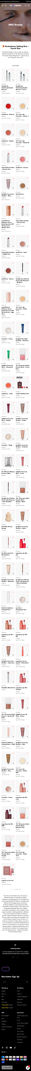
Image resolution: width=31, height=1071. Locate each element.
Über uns (4, 993)
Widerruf (19, 993)
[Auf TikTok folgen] (15, 1048)
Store (3, 996)
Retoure (3, 1029)
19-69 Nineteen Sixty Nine (22, 1016)
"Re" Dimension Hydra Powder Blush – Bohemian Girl (22, 825)
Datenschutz (20, 999)
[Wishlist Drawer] (25, 5)
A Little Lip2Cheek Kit (22, 393)
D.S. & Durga (20, 1031)
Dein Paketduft (5, 1015)
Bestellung (4, 1021)
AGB (18, 991)
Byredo (19, 1028)
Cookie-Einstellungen (22, 996)
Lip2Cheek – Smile (7, 393)
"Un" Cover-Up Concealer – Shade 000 (21, 771)
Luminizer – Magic (7, 445)
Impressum (19, 1002)
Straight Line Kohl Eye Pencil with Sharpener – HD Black (22, 280)
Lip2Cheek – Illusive (8, 278)
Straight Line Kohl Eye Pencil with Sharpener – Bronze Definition (22, 581)
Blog (3, 999)
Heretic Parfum (20, 1034)
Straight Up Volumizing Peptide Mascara (7, 88)
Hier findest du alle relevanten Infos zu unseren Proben (15, 953)
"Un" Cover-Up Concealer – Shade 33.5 (21, 854)
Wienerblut (19, 1042)
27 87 (18, 1020)
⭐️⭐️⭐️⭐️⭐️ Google (7, 1004)
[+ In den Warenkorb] (13, 80)
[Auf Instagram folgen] (7, 1048)
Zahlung (4, 1024)
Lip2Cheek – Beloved (8, 114)
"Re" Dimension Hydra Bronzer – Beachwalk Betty (8, 716)
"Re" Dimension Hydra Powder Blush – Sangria (8, 854)
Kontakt (3, 991)
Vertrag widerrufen (21, 1004)
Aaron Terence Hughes (22, 1023)
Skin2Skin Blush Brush (8, 687)
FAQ (3, 1018)
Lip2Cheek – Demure (22, 167)
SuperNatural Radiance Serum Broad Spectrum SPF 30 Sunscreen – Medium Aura (8, 224)
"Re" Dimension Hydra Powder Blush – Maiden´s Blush (22, 500)
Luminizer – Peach (7, 797)
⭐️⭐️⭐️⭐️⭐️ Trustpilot (7, 1007)
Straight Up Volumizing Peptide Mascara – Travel (21, 88)
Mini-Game (4, 1002)
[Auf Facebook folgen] (3, 1048)
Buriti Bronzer (20, 194)
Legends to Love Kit (7, 880)
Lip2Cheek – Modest (8, 141)
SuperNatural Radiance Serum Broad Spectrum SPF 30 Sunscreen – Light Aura (8, 311)
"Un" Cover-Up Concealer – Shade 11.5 (21, 309)
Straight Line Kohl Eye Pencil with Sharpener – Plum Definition (8, 500)
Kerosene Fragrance (22, 1036)
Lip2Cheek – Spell (21, 252)
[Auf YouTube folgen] (11, 1048)
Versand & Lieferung (7, 1026)
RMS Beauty (4, 84)
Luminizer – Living (7, 338)
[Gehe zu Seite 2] (19, 889)
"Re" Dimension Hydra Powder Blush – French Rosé (22, 367)
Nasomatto (19, 1039)
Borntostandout (20, 1025)
